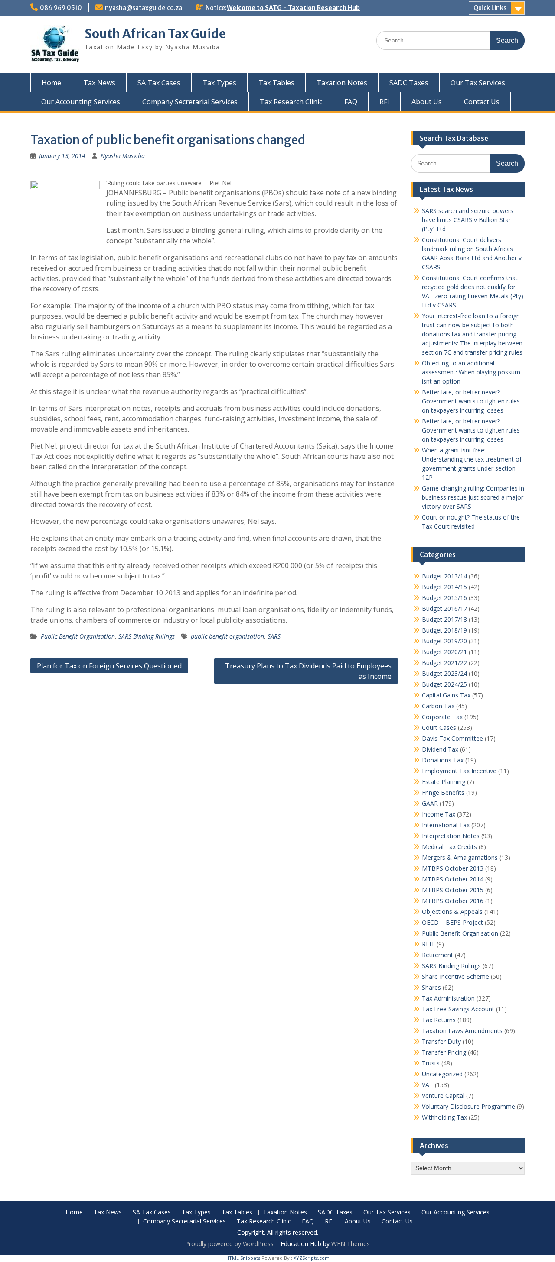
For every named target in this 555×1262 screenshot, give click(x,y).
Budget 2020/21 (444, 652)
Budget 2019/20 (444, 641)
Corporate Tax (442, 717)
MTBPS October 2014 (452, 879)
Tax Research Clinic (291, 102)
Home (51, 82)
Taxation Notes (342, 82)
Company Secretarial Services (190, 102)
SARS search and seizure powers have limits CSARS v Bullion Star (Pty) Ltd (467, 220)
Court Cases (439, 727)
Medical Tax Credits (449, 846)
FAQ (350, 102)
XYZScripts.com (312, 1258)
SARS (274, 636)
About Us (426, 102)
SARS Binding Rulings (146, 636)
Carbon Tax (438, 706)
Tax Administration (448, 998)
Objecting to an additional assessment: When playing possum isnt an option (471, 372)
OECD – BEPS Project (452, 922)
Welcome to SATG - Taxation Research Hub (293, 8)
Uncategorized (442, 1074)
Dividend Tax (440, 749)
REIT (428, 944)
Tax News (99, 82)
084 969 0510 (61, 8)
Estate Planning (443, 782)
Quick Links (489, 8)
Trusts (431, 1063)
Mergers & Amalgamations (460, 857)
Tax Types (219, 82)
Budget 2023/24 (444, 673)
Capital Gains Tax (446, 695)
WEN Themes (350, 1243)
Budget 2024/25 (444, 684)
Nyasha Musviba (123, 156)
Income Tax (438, 814)
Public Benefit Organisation (78, 636)
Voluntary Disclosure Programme (468, 1106)
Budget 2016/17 (444, 608)
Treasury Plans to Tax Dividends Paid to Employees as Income (308, 671)
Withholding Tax (444, 1117)
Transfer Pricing (444, 1052)
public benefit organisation (227, 636)
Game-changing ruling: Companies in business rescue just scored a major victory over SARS (473, 497)
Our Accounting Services (80, 102)
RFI (384, 102)
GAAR (430, 803)
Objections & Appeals (452, 911)
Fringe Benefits (443, 792)
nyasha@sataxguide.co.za (143, 8)
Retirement (437, 955)
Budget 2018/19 (444, 630)
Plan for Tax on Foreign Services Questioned (109, 666)
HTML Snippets (242, 1258)
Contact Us (482, 102)
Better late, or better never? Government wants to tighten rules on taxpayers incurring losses (471, 401)
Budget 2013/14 (444, 576)
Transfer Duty (441, 1041)
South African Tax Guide (155, 34)
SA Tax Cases (158, 82)
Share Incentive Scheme (455, 976)
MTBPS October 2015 (452, 890)
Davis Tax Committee (452, 738)
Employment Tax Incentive (459, 771)
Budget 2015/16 (444, 598)
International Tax (446, 825)
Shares (431, 987)
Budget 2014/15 (444, 587)
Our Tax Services (478, 82)
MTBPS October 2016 (452, 901)
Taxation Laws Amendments (462, 1030)
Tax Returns (439, 1020)
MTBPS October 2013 (452, 868)
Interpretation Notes (451, 836)
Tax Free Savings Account (458, 1009)
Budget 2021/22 (444, 662)
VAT (427, 1085)
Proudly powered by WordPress (229, 1243)
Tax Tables (276, 82)
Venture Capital (443, 1095)
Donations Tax (443, 760)
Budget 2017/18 (444, 619)
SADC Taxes (408, 82)
